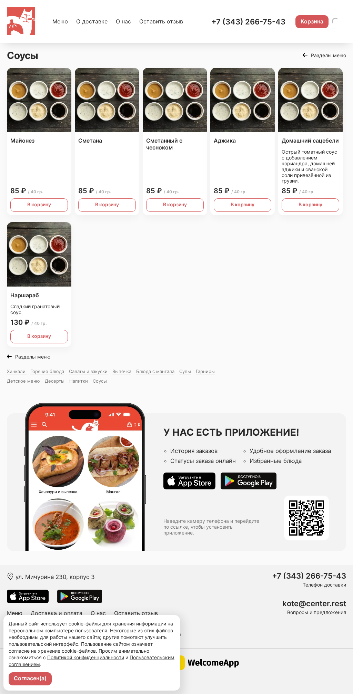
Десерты (54, 381)
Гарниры (205, 371)
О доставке (92, 21)
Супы (185, 371)
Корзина (312, 21)
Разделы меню (328, 55)
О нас (123, 21)
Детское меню (23, 381)
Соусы (100, 381)
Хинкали (17, 371)
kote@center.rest (314, 603)
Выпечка (121, 371)
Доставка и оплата (56, 613)
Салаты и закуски (88, 371)
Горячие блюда (47, 371)
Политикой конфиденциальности (85, 657)
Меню (60, 21)
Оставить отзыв (161, 21)
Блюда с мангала (155, 371)
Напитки (78, 381)
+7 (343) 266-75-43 (248, 21)
